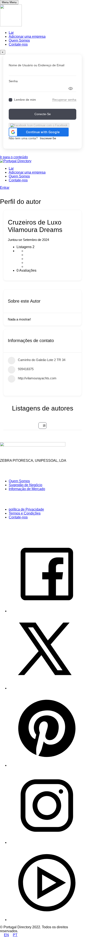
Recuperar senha (64, 99)
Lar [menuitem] (11, 32)
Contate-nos (18, 180)
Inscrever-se (48, 138)
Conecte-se (42, 114)
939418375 (26, 369)
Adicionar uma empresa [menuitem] (27, 36)
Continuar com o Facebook (50, 125)
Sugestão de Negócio (25, 485)
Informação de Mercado (27, 489)
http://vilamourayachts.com (37, 378)
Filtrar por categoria (42, 425)
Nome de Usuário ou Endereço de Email (36, 65)
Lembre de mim (25, 99)
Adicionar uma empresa (27, 172)
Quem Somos (19, 176)
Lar (11, 168)
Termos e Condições (25, 513)
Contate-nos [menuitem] (18, 44)
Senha (13, 81)
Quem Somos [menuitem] (19, 40)
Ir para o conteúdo (14, 157)
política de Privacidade (26, 509)
